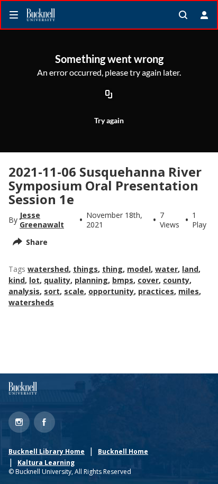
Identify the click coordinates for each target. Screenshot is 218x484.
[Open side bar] (13, 14)
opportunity (111, 291)
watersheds (31, 302)
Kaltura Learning (46, 463)
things (85, 269)
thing (112, 269)
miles (188, 291)
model (139, 269)
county (176, 280)
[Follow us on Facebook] (44, 422)
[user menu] (204, 14)
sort (52, 291)
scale (74, 291)
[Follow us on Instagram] (19, 422)
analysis (24, 291)
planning (91, 280)
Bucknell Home (123, 452)
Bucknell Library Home (46, 452)
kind (16, 280)
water (166, 269)
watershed (48, 269)
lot (34, 280)
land (190, 269)
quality (57, 280)
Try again (109, 120)
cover (148, 280)
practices (156, 291)
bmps (122, 280)
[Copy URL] (109, 95)
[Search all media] (183, 14)
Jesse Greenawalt (42, 220)
